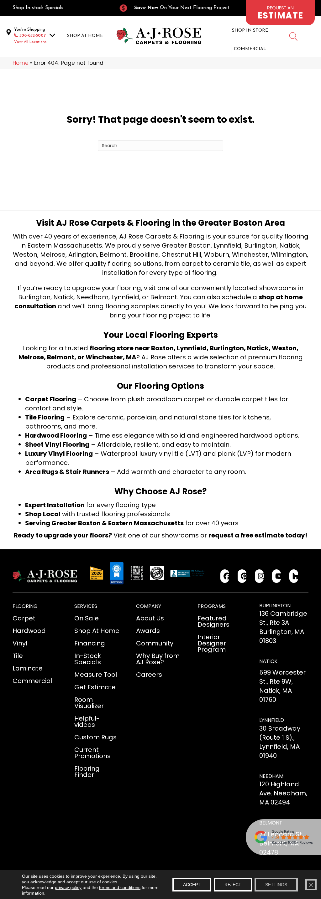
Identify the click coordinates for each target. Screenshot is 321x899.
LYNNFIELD (271, 720)
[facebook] (224, 576)
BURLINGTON (275, 605)
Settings (276, 884)
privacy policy (68, 887)
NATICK (268, 661)
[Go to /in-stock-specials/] (59, 8)
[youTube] (276, 576)
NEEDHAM (271, 776)
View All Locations (30, 42)
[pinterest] (242, 576)
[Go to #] (293, 37)
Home (21, 63)
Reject (232, 884)
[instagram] (259, 576)
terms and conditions (119, 887)
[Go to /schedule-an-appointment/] (280, 12)
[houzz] (293, 576)
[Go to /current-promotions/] (177, 8)
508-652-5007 (32, 35)
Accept (192, 884)
